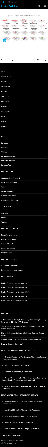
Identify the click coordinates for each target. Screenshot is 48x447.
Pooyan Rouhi (6, 253)
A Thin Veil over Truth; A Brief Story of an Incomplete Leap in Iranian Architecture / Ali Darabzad (23, 321)
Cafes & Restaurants (9, 196)
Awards (4, 81)
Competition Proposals (10, 200)
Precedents (5, 101)
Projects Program (8, 156)
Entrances (5, 213)
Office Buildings (7, 191)
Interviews (5, 86)
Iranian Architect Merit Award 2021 (15, 287)
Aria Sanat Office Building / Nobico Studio (21, 416)
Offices (4, 152)
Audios (4, 126)
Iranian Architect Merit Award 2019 (15, 296)
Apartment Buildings (9, 182)
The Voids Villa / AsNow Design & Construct (22, 429)
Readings (4, 91)
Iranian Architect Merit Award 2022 (15, 283)
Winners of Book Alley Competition (18, 372)
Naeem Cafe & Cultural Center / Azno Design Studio (21, 339)
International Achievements (12, 270)
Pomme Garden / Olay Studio (12, 344)
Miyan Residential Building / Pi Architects (20, 422)
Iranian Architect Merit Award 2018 (15, 301)
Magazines (5, 111)
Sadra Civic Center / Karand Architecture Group (24, 16)
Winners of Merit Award (10, 178)
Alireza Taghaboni (8, 248)
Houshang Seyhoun (8, 239)
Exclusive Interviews (9, 235)
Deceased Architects (9, 266)
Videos (3, 121)
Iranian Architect (9, 6)
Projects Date (6, 165)
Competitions (6, 76)
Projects (4, 71)
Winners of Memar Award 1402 (17, 365)
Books (3, 116)
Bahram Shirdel (7, 244)
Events (4, 106)
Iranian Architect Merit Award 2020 (15, 292)
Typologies (5, 96)
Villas (3, 187)
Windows (4, 222)
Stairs (3, 217)
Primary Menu (45, 6)
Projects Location (8, 161)
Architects (5, 147)
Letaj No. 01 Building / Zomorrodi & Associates (22, 410)
